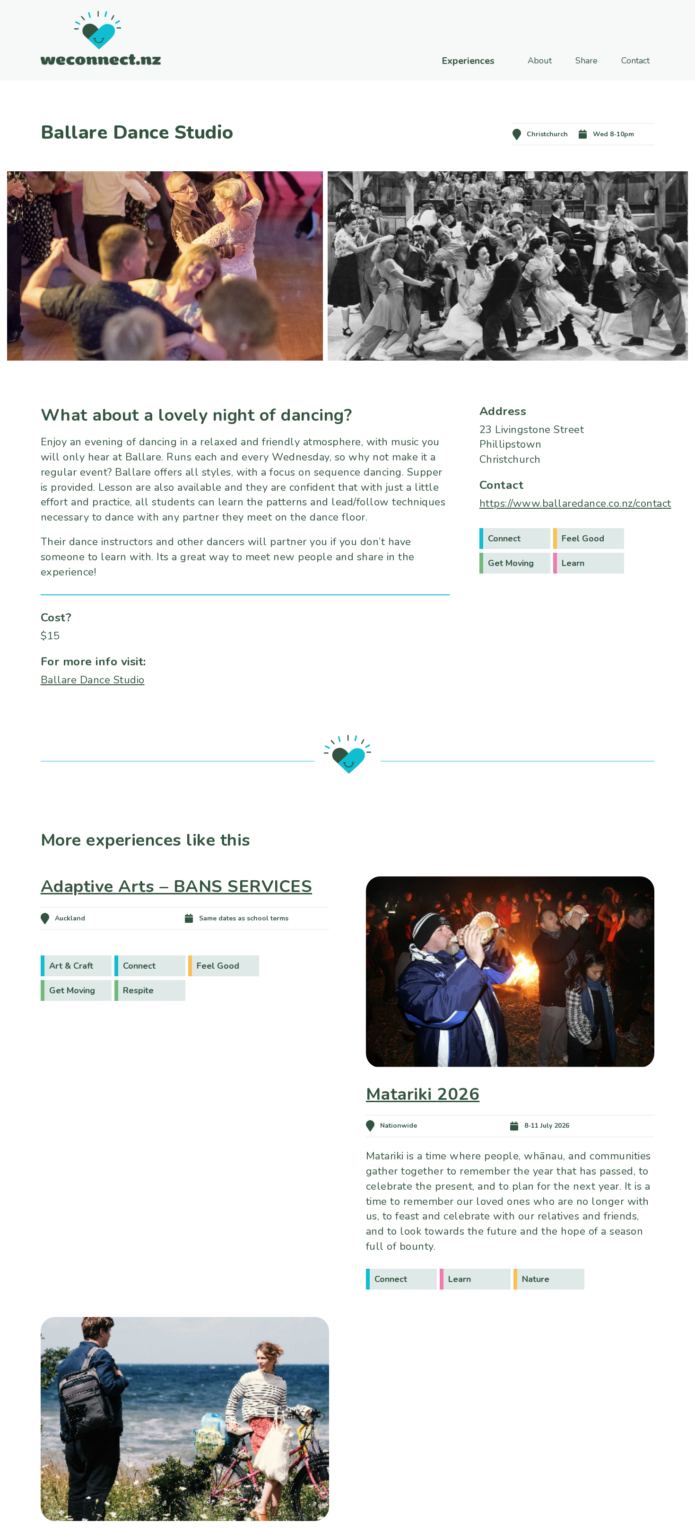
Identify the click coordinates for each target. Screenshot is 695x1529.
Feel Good (583, 538)
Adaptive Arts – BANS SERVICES (177, 886)
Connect (504, 538)
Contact (635, 60)
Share (586, 60)
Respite (138, 990)
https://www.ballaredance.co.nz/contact (575, 503)
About (540, 60)
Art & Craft (71, 966)
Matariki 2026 (423, 1094)
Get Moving (511, 563)
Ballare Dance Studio (93, 680)
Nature (535, 1279)
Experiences (468, 61)
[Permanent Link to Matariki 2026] (510, 1081)
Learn (573, 563)
